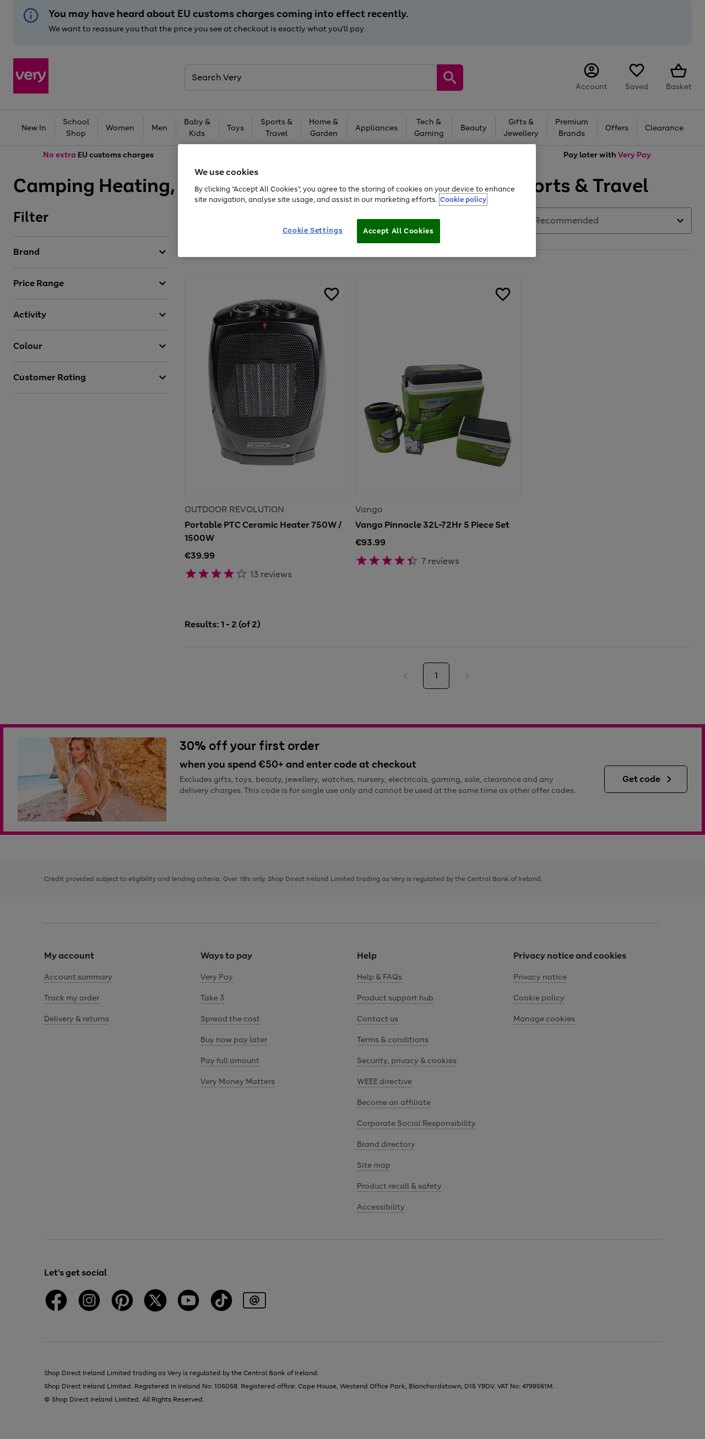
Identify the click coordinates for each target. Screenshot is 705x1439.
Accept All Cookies (398, 231)
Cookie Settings (313, 230)
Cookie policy (463, 199)
